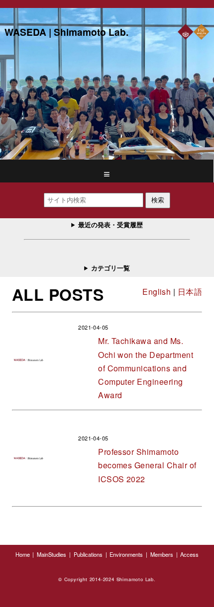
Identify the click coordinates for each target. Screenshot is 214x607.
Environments (126, 554)
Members (161, 554)
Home (22, 554)
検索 (157, 200)
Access (189, 554)
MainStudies (51, 554)
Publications (88, 554)
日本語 (190, 291)
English (156, 291)
